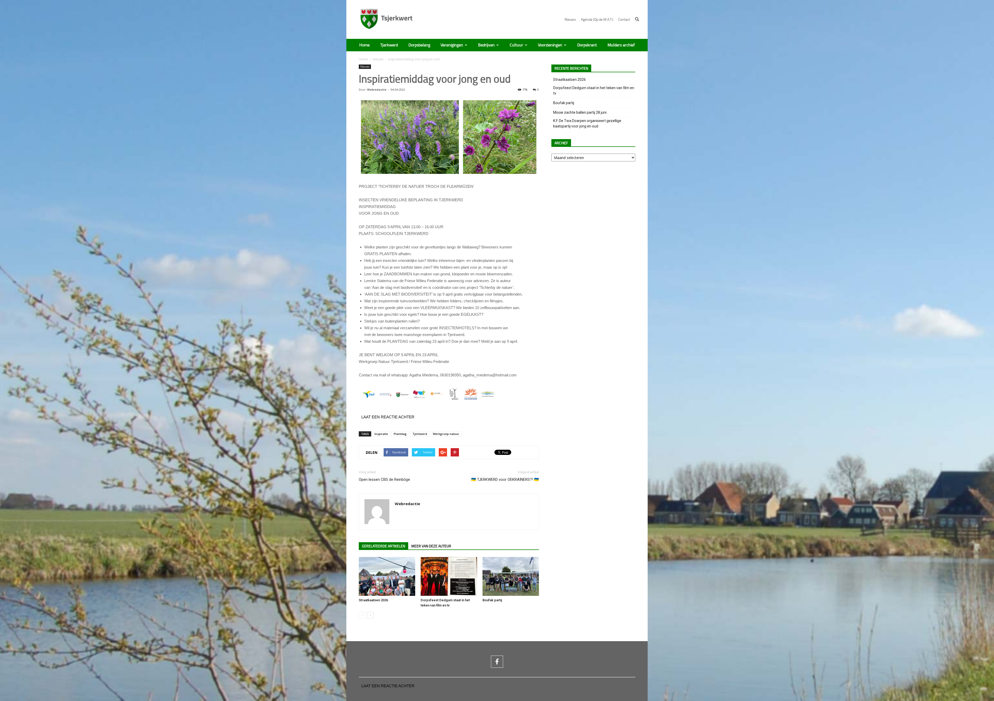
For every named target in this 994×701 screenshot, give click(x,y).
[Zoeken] (637, 19)
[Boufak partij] (511, 576)
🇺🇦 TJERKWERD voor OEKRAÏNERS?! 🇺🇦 (505, 479)
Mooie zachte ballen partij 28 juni (579, 112)
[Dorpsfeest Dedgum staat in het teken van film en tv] (449, 576)
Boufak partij (492, 600)
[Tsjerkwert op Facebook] (497, 661)
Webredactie (376, 89)
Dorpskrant (587, 45)
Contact (624, 19)
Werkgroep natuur (446, 434)
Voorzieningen (550, 45)
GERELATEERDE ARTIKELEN (383, 546)
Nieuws (570, 19)
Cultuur (516, 45)
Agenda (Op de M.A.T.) (597, 19)
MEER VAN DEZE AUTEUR (431, 546)
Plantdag (400, 434)
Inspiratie (381, 434)
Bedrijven (486, 45)
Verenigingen (452, 45)
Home (364, 45)
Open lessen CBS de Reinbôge (384, 479)
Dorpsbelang (419, 45)
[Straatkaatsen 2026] (387, 576)
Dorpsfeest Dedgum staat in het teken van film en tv (593, 90)
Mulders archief (621, 45)
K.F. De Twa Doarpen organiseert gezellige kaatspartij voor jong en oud (587, 123)
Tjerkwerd (389, 45)
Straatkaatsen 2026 (373, 600)
